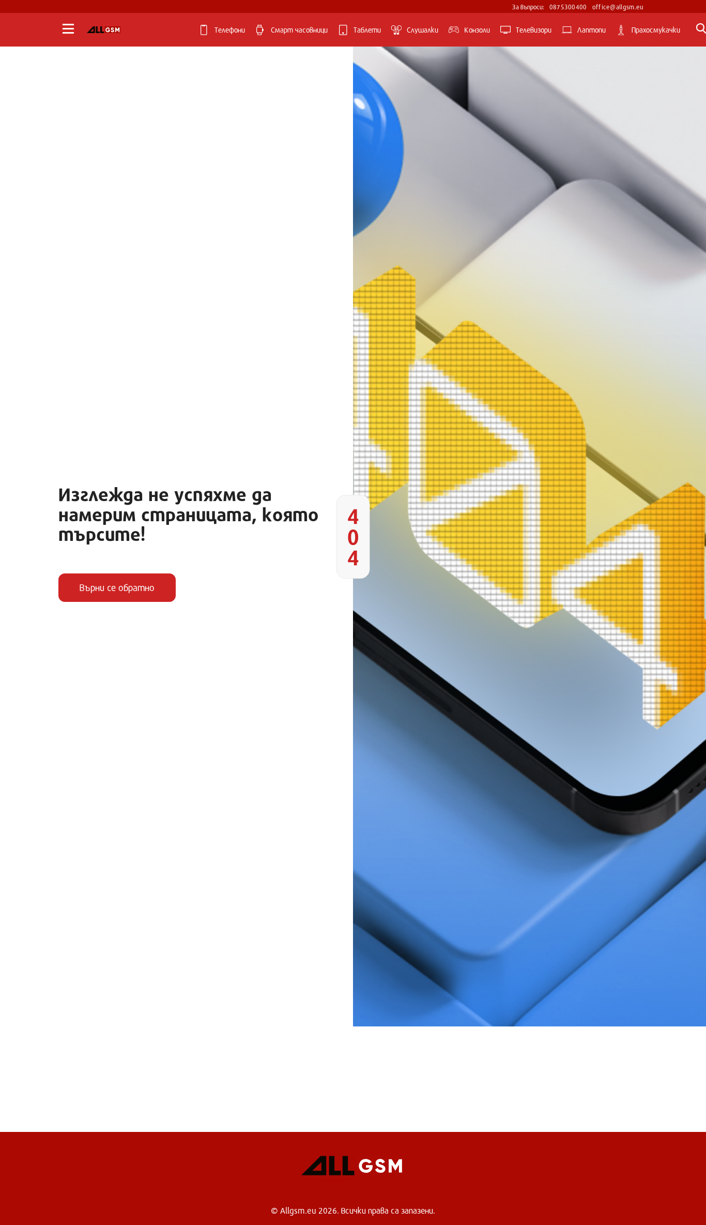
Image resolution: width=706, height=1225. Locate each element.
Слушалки (422, 29)
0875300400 (568, 7)
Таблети (367, 29)
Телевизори (533, 29)
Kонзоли (477, 29)
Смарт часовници (299, 29)
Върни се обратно (117, 587)
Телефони (229, 29)
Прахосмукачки (656, 29)
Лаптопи (591, 29)
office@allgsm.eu (618, 7)
